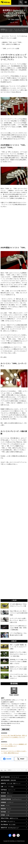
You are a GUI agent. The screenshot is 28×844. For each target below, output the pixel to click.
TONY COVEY (15, 19)
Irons (5, 770)
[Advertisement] (14, 228)
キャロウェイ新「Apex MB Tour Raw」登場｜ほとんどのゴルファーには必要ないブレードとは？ (14, 737)
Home (2, 770)
